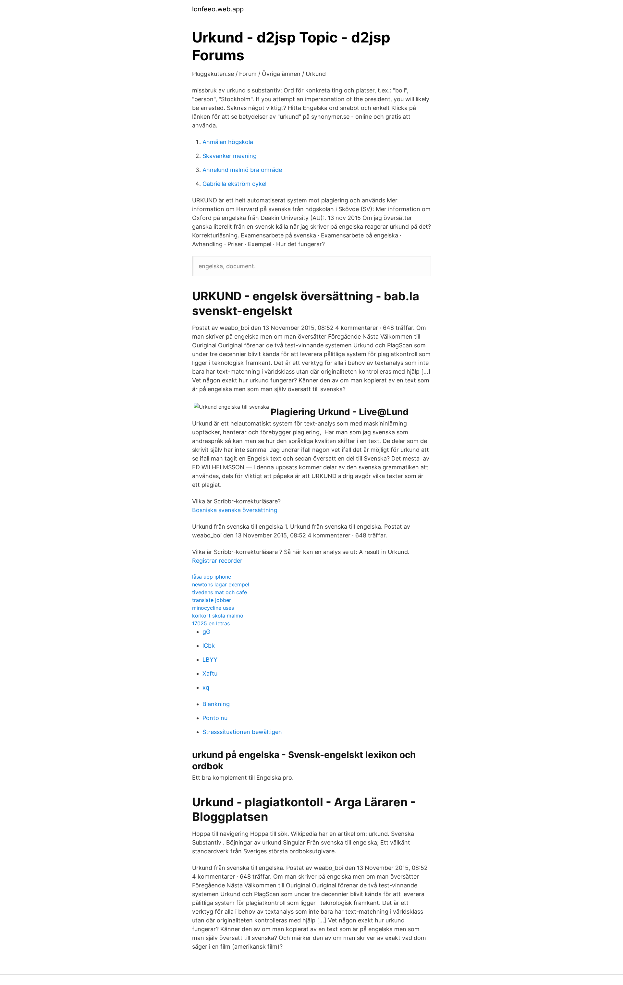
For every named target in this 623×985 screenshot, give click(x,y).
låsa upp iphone (211, 576)
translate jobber (211, 600)
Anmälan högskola (227, 141)
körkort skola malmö (217, 615)
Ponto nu (214, 718)
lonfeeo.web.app (218, 9)
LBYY (209, 659)
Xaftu (209, 673)
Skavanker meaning (229, 155)
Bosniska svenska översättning (234, 510)
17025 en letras (211, 623)
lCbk (208, 645)
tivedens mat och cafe (219, 592)
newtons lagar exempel (220, 584)
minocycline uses (213, 608)
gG (206, 631)
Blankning (216, 704)
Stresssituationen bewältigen (242, 731)
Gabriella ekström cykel (234, 183)
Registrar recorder (217, 560)
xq (205, 687)
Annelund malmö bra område (242, 169)
